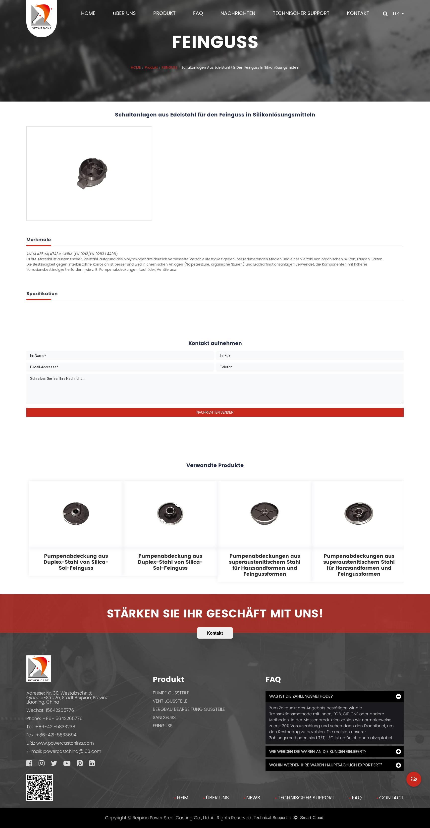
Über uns (217, 798)
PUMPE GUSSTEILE (171, 693)
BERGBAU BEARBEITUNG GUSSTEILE (189, 709)
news (253, 798)
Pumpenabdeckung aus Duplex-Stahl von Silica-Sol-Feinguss (76, 561)
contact (391, 798)
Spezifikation (42, 293)
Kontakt (358, 13)
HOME (88, 13)
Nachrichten (237, 13)
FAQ (198, 13)
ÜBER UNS (124, 13)
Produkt (164, 13)
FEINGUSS (169, 67)
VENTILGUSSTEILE (170, 701)
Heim (182, 798)
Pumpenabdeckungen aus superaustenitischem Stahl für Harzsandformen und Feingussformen (264, 564)
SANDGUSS (164, 717)
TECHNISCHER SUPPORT (301, 13)
